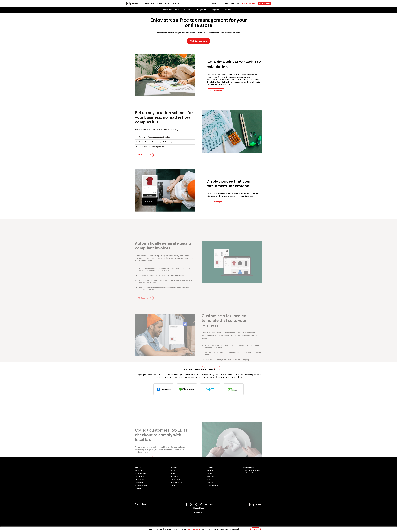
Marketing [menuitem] (187, 10)
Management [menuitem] (201, 10)
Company (210, 468)
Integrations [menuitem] (215, 10)
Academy (138, 488)
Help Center (139, 471)
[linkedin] (205, 504)
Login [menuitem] (238, 3)
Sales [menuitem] (177, 10)
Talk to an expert (264, 3)
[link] (248, 3)
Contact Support (140, 479)
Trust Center (211, 476)
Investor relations (212, 485)
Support (138, 468)
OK (255, 529)
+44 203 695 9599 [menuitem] (248, 3)
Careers (209, 473)
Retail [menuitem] (159, 3)
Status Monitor (139, 476)
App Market (174, 471)
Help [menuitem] (232, 3)
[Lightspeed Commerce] (132, 3)
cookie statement (193, 529)
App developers (176, 476)
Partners (174, 468)
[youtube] (210, 504)
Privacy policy (198, 513)
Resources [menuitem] (215, 3)
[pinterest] (201, 504)
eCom (173, 473)
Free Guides (139, 482)
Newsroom (210, 482)
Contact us (210, 471)
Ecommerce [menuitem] (167, 10)
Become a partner (176, 482)
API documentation (141, 485)
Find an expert (175, 479)
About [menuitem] (226, 3)
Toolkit (173, 485)
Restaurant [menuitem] (149, 3)
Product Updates (140, 473)
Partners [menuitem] (175, 3)
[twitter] (191, 504)
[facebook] (186, 504)
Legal (208, 479)
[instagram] (196, 504)
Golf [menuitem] (166, 3)
